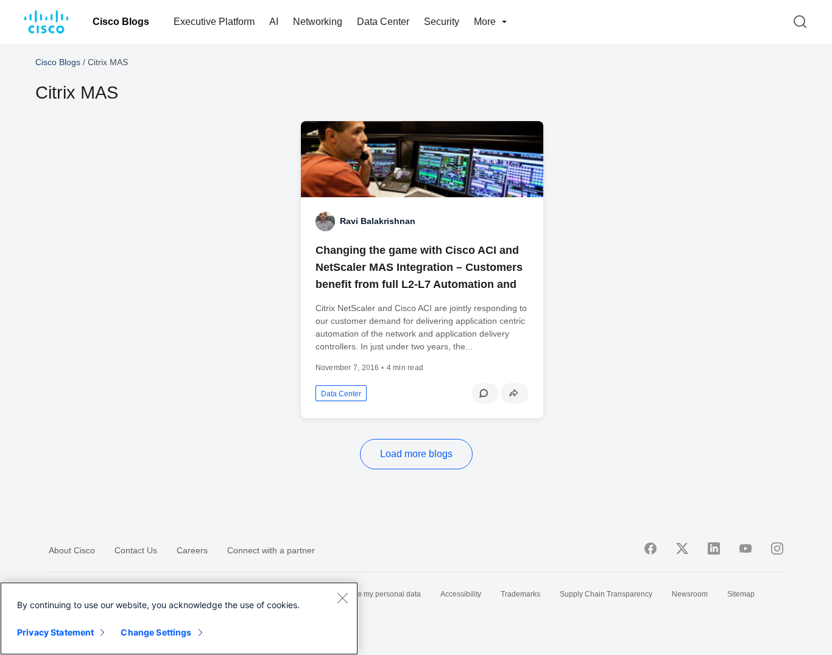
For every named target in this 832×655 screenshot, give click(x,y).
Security (441, 21)
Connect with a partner (271, 550)
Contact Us (136, 550)
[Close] (342, 598)
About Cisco (72, 550)
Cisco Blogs (121, 21)
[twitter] (682, 548)
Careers (192, 550)
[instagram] (777, 548)
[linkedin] (714, 548)
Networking (317, 21)
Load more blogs (416, 454)
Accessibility (460, 594)
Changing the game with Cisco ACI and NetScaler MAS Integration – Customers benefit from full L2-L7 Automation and (419, 267)
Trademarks (520, 594)
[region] (179, 618)
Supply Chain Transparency (606, 594)
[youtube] (745, 548)
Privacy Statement (55, 632)
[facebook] (650, 548)
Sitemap (741, 594)
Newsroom (690, 594)
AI (273, 21)
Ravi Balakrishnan (377, 221)
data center (341, 394)
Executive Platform (214, 21)
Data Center (383, 21)
